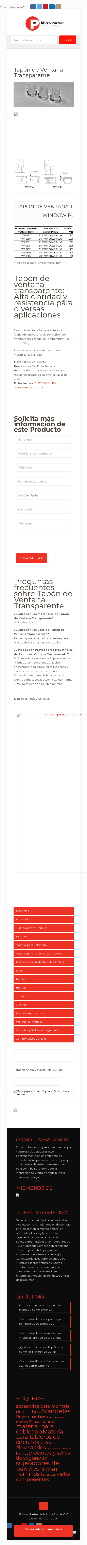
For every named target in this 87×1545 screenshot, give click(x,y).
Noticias (47, 1443)
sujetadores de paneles (37, 1465)
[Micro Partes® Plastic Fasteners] (44, 23)
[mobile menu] (74, 22)
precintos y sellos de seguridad (43, 1455)
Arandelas (22, 910)
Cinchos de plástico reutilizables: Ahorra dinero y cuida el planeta (40, 1335)
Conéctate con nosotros (43, 1529)
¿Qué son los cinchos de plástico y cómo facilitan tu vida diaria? (41, 1349)
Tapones (21, 936)
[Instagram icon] (58, 6)
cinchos (37, 1417)
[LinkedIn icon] (52, 6)
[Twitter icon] (40, 6)
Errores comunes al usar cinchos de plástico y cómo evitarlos (42, 1307)
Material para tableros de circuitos (40, 1436)
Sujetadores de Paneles (31, 928)
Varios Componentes (30, 1013)
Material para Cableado (31, 945)
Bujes (19, 970)
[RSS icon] (47, 1524)
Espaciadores (25, 919)
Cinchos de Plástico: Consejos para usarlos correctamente (42, 1363)
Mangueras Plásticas (29, 1021)
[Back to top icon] (43, 1506)
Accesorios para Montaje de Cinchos (40, 962)
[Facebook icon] (33, 6)
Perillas (20, 996)
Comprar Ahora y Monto (39, 1069)
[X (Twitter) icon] (17, 1524)
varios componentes (43, 1476)
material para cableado (35, 1429)
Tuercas (21, 987)
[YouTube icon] (46, 6)
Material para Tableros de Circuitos (38, 953)
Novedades (31, 1447)
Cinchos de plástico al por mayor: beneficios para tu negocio (41, 1321)
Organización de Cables (59, 1448)
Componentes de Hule (31, 1038)
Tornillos (21, 979)
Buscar (68, 39)
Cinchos (21, 1004)
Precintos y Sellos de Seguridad (37, 1030)
